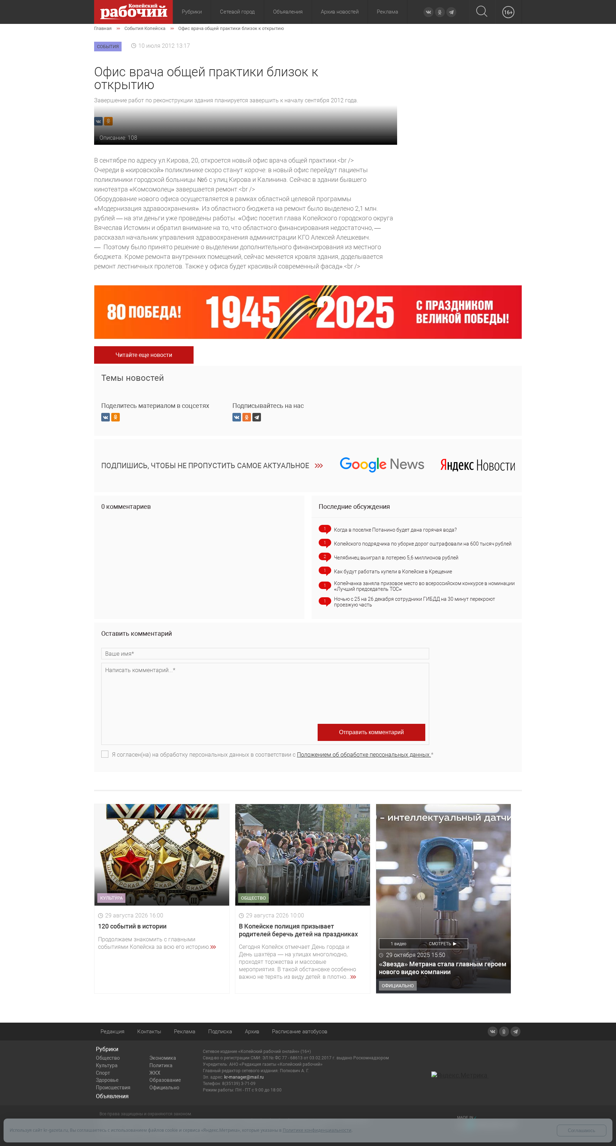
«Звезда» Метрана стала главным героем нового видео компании (443, 968)
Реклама (387, 12)
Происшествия (113, 1087)
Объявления (288, 12)
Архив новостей (340, 12)
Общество (108, 1058)
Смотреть (440, 943)
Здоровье (107, 1080)
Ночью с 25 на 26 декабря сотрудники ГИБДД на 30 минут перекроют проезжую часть (414, 602)
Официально (164, 1087)
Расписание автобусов (299, 1031)
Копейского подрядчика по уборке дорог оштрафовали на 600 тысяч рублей (423, 544)
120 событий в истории (132, 926)
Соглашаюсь (581, 1130)
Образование (165, 1080)
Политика (161, 1065)
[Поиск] (481, 12)
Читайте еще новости (143, 355)
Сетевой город (237, 12)
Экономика (162, 1058)
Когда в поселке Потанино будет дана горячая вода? (395, 530)
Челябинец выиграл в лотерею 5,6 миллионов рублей (396, 558)
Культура (107, 1065)
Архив (252, 1031)
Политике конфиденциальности (317, 1130)
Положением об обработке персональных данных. (364, 754)
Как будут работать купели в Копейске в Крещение (393, 571)
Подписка (220, 1031)
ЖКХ (154, 1073)
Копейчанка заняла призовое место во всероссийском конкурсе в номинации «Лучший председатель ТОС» (424, 586)
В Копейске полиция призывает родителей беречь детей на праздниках (298, 930)
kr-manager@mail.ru (244, 1077)
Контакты (149, 1031)
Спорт (103, 1073)
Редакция (112, 1031)
